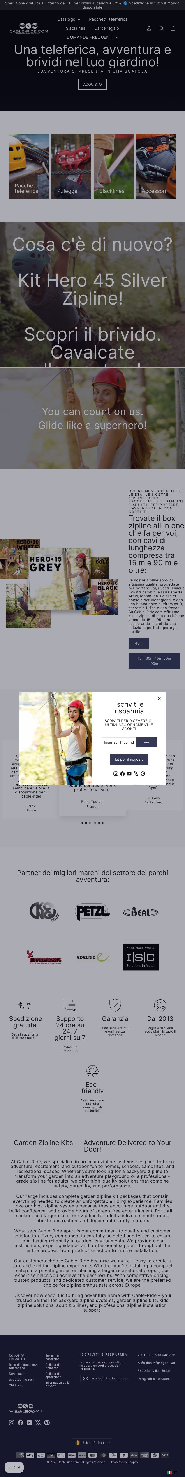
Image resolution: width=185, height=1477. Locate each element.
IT (175, 1472)
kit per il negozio (129, 759)
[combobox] (172, 1472)
